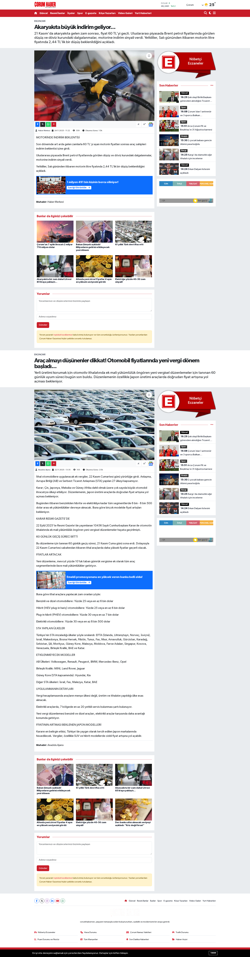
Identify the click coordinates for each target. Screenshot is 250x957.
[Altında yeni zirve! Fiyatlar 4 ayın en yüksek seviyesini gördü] (94, 266)
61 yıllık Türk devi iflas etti (129, 244)
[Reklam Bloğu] (186, 64)
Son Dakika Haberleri (139, 939)
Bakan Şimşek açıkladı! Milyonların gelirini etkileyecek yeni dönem (93, 247)
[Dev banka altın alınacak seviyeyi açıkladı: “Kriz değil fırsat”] (133, 809)
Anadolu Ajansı (44, 470)
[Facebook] (36, 900)
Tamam (213, 953)
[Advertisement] (21, 62)
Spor (80, 13)
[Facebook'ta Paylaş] (37, 124)
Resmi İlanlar (57, 13)
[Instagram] (47, 900)
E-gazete (90, 13)
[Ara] (206, 13)
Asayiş (184, 136)
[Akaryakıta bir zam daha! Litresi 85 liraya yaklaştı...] (55, 266)
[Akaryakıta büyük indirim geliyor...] (94, 85)
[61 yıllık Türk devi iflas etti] (133, 231)
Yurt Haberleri (143, 13)
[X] (41, 900)
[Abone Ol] (150, 124)
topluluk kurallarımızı (63, 335)
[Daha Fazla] (53, 124)
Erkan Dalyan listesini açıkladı (195, 171)
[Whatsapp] (62, 900)
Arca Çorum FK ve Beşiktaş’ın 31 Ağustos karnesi (196, 128)
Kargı (183, 151)
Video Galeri (125, 13)
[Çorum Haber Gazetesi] (45, 5)
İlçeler (71, 13)
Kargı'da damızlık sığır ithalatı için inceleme (196, 157)
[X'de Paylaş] (42, 124)
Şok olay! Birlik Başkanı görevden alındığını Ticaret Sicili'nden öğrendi (195, 99)
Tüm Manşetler (91, 939)
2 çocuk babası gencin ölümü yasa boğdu (196, 142)
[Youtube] (57, 900)
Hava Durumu (90, 932)
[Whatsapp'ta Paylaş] (48, 124)
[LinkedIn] (52, 900)
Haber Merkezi (44, 131)
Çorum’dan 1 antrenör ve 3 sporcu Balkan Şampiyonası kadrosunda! (195, 113)
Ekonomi (39, 21)
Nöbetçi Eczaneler (46, 932)
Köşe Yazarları (107, 13)
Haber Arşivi (181, 939)
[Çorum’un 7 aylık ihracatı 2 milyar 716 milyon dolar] (55, 231)
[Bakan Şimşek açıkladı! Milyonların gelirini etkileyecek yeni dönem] (94, 231)
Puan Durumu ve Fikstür (48, 939)
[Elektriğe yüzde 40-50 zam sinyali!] (133, 266)
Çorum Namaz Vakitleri (140, 932)
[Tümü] (212, 85)
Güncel (43, 13)
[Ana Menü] (214, 13)
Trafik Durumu (182, 932)
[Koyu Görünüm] (210, 13)
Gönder (43, 325)
